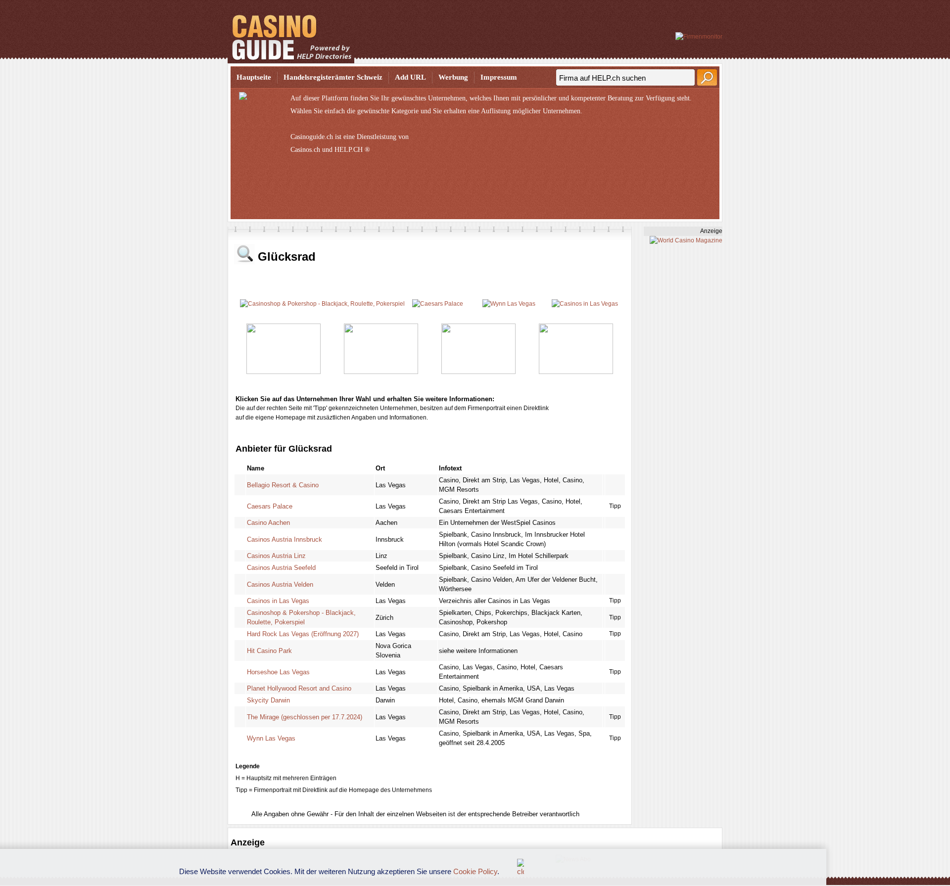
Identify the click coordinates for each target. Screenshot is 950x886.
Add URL (410, 77)
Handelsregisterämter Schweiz (333, 77)
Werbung (453, 77)
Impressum (498, 77)
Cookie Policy (475, 871)
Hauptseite (254, 77)
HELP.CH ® (352, 149)
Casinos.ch (305, 149)
